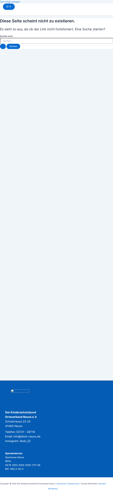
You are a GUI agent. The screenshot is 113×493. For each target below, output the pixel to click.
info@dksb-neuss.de (26, 436)
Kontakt (102, 484)
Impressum (61, 484)
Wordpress (53, 489)
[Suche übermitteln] (3, 46)
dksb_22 (25, 441)
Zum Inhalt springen (10, 1)
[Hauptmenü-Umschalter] (9, 7)
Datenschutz (74, 484)
